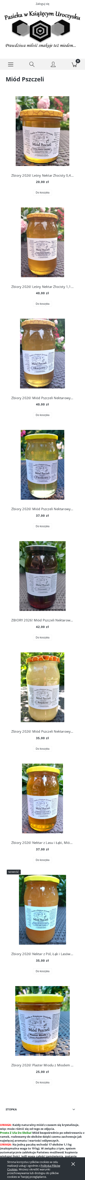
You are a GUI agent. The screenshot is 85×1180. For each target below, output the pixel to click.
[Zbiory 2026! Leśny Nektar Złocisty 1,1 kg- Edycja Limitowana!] (42, 242)
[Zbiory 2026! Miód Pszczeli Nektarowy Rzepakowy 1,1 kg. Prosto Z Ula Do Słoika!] (42, 687)
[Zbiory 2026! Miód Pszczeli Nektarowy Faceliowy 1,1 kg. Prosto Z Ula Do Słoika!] (42, 465)
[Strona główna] (42, 29)
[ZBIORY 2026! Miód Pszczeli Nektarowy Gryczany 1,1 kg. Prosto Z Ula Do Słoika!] (42, 576)
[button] (10, 64)
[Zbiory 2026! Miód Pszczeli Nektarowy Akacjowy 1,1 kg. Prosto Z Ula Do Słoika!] (42, 353)
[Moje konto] (53, 65)
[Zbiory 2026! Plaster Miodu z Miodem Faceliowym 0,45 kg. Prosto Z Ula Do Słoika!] (42, 1021)
